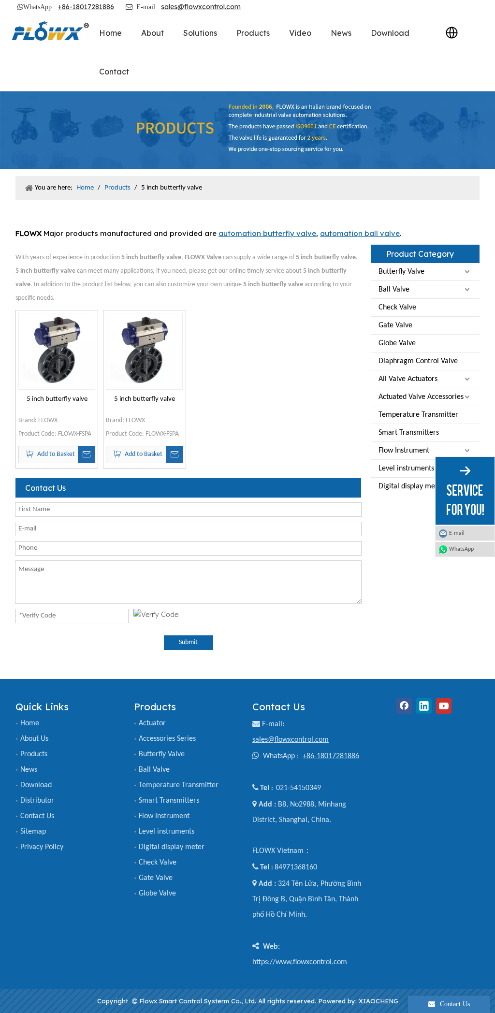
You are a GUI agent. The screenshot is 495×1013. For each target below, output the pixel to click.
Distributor (37, 801)
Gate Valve (395, 325)
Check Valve (397, 307)
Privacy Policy (41, 847)
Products (33, 754)
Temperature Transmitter (418, 415)
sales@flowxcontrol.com (201, 6)
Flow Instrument (404, 451)
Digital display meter (411, 486)
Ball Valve (394, 290)
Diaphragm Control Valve (418, 361)
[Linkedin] (424, 706)
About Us (34, 739)
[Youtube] (443, 706)
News (28, 770)
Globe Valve (397, 343)
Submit (188, 642)
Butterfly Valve (401, 272)
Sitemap (33, 832)
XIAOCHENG (378, 1001)
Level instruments (406, 468)
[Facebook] (404, 706)
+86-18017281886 (86, 6)
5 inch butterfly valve (57, 399)
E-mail (272, 724)
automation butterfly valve (267, 233)
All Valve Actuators (408, 379)
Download (36, 785)
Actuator (152, 723)
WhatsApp (461, 549)
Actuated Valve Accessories (421, 397)
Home (29, 723)
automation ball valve (360, 233)
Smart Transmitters (409, 433)
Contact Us (37, 816)
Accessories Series (167, 739)
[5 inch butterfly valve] (57, 351)
